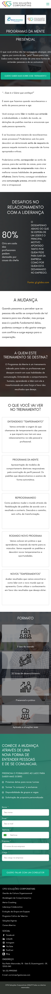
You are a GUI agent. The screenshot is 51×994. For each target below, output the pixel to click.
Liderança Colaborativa (12, 907)
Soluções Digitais (9, 920)
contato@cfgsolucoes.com (19, 975)
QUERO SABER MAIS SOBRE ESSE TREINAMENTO (25, 76)
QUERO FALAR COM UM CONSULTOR (25, 872)
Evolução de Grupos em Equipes (16, 911)
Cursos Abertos (8, 925)
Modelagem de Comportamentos (16, 898)
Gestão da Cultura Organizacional (17, 893)
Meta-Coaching (9, 902)
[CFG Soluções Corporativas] (23, 4)
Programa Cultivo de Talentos (14, 916)
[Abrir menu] (47, 4)
